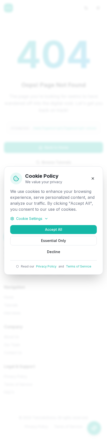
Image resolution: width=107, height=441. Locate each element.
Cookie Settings (29, 218)
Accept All (53, 229)
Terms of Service (78, 266)
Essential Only (53, 240)
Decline (53, 252)
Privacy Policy (46, 266)
